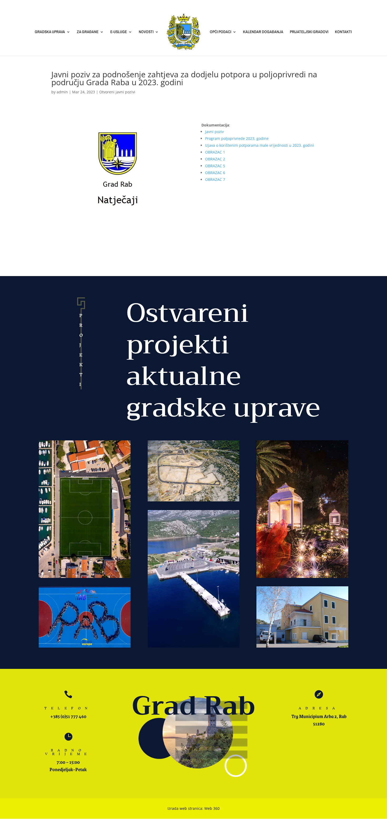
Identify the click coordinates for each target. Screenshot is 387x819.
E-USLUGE (118, 32)
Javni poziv (214, 131)
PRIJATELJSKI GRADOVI (309, 32)
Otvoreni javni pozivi (117, 91)
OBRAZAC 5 (215, 165)
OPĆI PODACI (220, 32)
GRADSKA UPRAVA (50, 32)
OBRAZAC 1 (215, 152)
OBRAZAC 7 (215, 179)
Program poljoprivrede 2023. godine (237, 138)
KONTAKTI (343, 32)
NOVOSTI (146, 32)
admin (62, 91)
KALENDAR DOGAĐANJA (263, 32)
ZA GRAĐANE (87, 32)
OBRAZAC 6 (215, 172)
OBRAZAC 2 (215, 158)
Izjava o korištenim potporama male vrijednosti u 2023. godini (259, 145)
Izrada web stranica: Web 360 (193, 808)
